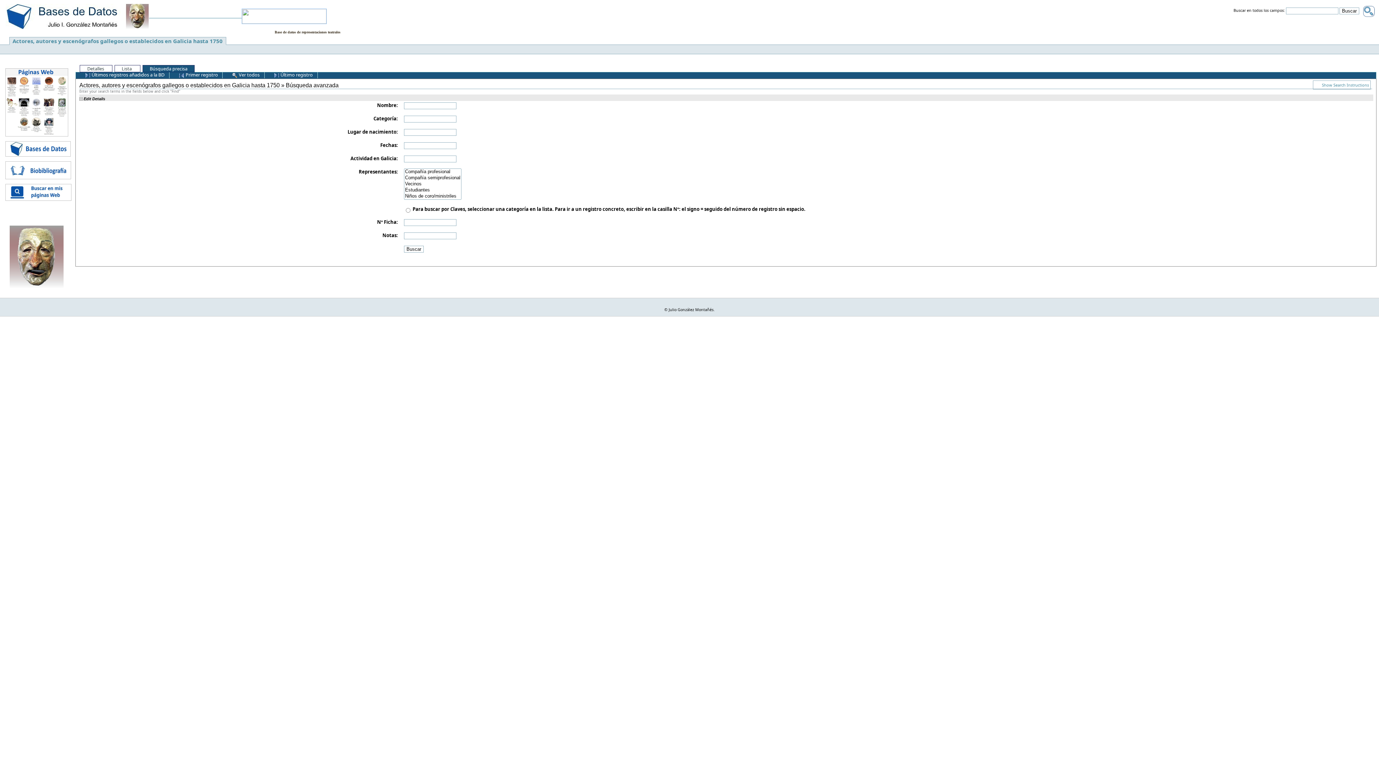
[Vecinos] (432, 184)
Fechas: (389, 145)
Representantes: (378, 171)
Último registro (296, 74)
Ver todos (249, 74)
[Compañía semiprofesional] (432, 178)
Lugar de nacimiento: (373, 132)
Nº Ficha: (387, 222)
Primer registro (201, 74)
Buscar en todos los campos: (1259, 10)
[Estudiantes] (432, 190)
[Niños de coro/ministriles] (432, 196)
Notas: (390, 235)
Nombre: (387, 105)
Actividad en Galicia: (374, 158)
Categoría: (385, 118)
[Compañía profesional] (432, 172)
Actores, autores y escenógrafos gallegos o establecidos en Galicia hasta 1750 (118, 41)
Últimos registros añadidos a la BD (127, 74)
